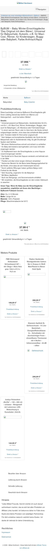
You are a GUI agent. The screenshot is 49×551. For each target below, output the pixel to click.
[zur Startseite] (24, 3)
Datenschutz (6, 537)
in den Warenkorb (25, 73)
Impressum (6, 532)
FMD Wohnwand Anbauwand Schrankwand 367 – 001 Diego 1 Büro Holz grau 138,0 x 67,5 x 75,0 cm (12, 265)
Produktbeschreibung (12, 309)
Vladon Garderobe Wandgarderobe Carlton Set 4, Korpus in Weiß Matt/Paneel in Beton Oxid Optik (36, 264)
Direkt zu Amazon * (25, 69)
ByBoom (36, 15)
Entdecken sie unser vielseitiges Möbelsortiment (17, 15)
